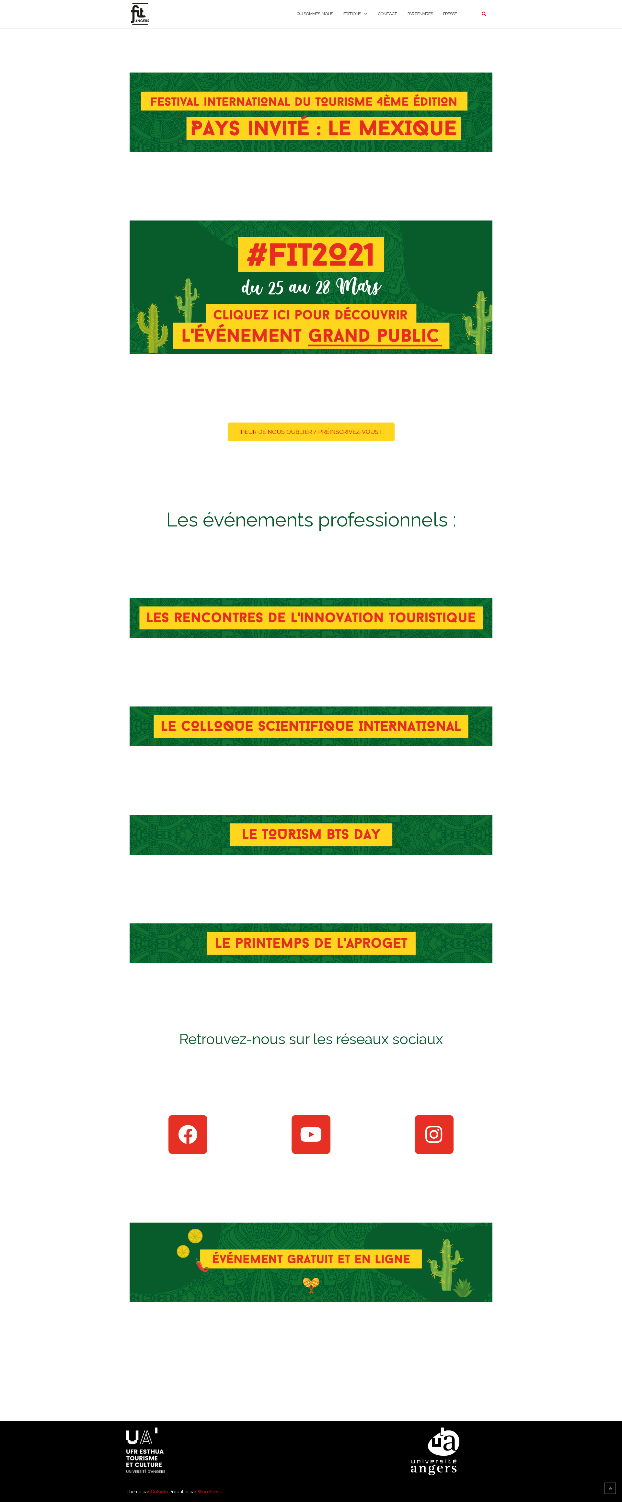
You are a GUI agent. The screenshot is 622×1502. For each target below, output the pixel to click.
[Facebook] (187, 1134)
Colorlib (159, 1491)
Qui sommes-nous (314, 13)
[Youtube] (311, 1134)
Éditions (352, 13)
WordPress (210, 1491)
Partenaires (420, 13)
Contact (387, 13)
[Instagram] (434, 1134)
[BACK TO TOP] (610, 1488)
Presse (450, 13)
